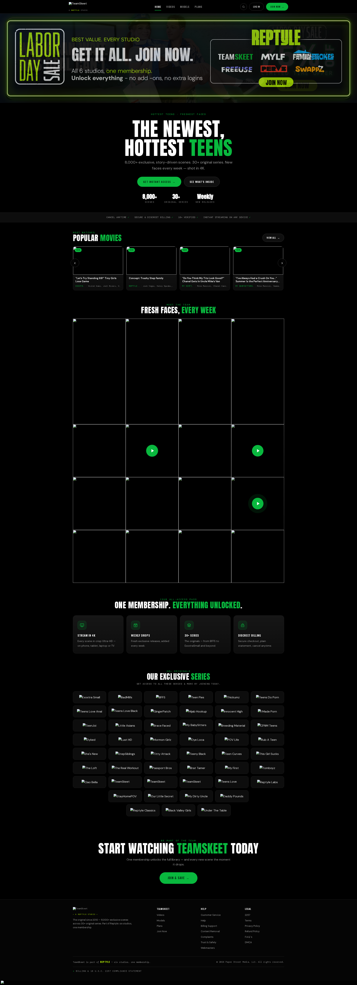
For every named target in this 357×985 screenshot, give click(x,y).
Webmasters (208, 947)
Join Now (277, 6)
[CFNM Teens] (267, 725)
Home (158, 7)
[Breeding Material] (231, 725)
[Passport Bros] (160, 768)
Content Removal (210, 931)
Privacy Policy (252, 926)
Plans (198, 7)
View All (273, 237)
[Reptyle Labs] (267, 782)
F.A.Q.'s (248, 937)
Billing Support (209, 926)
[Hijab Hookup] (196, 711)
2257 (247, 915)
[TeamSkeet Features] (160, 782)
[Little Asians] (125, 725)
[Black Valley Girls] (178, 810)
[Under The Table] (214, 810)
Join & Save (178, 878)
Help (203, 920)
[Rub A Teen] (267, 740)
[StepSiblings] (125, 754)
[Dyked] (89, 740)
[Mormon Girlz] (160, 740)
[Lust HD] (125, 740)
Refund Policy (252, 931)
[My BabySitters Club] (196, 725)
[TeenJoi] (89, 725)
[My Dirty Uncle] (196, 796)
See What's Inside (202, 182)
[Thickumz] (231, 697)
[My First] (231, 768)
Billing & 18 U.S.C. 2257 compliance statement (109, 971)
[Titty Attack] (160, 754)
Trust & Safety (208, 942)
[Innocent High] (231, 711)
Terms (248, 920)
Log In (256, 6)
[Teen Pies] (196, 697)
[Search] (243, 6)
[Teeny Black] (196, 754)
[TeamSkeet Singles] (125, 782)
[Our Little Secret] (160, 796)
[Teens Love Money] (231, 782)
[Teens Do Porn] (267, 697)
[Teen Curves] (231, 754)
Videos (170, 7)
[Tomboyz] (267, 768)
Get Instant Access (159, 182)
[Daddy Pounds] (231, 796)
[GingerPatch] (160, 711)
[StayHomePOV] (125, 796)
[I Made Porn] (267, 711)
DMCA (248, 942)
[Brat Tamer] (196, 768)
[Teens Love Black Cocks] (125, 711)
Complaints (207, 937)
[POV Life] (231, 740)
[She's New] (89, 754)
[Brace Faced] (160, 725)
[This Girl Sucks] (267, 754)
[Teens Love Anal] (89, 711)
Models (184, 7)
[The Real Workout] (125, 768)
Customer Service (211, 915)
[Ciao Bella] (89, 782)
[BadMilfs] (125, 697)
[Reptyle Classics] (143, 810)
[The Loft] (89, 768)
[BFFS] (160, 697)
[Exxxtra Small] (89, 697)
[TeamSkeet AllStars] (196, 782)
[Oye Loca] (196, 740)
